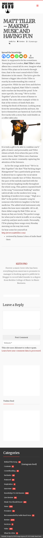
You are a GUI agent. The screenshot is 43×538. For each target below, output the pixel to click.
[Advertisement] (17, 380)
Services (7, 524)
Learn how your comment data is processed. (21, 351)
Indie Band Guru (36, 536)
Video (6, 529)
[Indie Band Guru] (21, 7)
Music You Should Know (13, 502)
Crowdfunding (10, 471)
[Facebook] (4, 56)
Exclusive (7, 475)
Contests (7, 466)
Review (21, 42)
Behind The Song (10, 462)
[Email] (21, 56)
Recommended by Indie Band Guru (17, 515)
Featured (7, 480)
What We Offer (9, 533)
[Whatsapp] (17, 56)
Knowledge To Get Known (14, 493)
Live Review (8, 497)
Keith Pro (12, 42)
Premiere (7, 511)
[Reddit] (12, 56)
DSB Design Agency (19, 536)
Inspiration (8, 484)
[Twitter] (8, 56)
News (6, 506)
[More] (25, 56)
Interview (7, 489)
